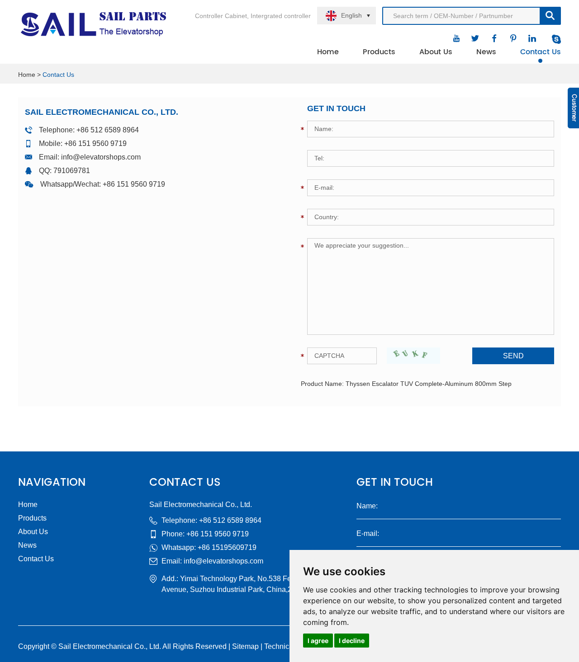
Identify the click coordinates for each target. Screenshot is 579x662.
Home (328, 52)
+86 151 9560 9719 (134, 184)
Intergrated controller (281, 15)
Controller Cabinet (221, 15)
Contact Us (540, 52)
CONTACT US (185, 483)
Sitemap (245, 646)
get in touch (394, 483)
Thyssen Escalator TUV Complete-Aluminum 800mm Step (429, 383)
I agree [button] (318, 640)
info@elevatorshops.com (101, 157)
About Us (435, 52)
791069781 (71, 170)
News (486, 52)
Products (379, 52)
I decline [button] (352, 640)
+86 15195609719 (227, 547)
